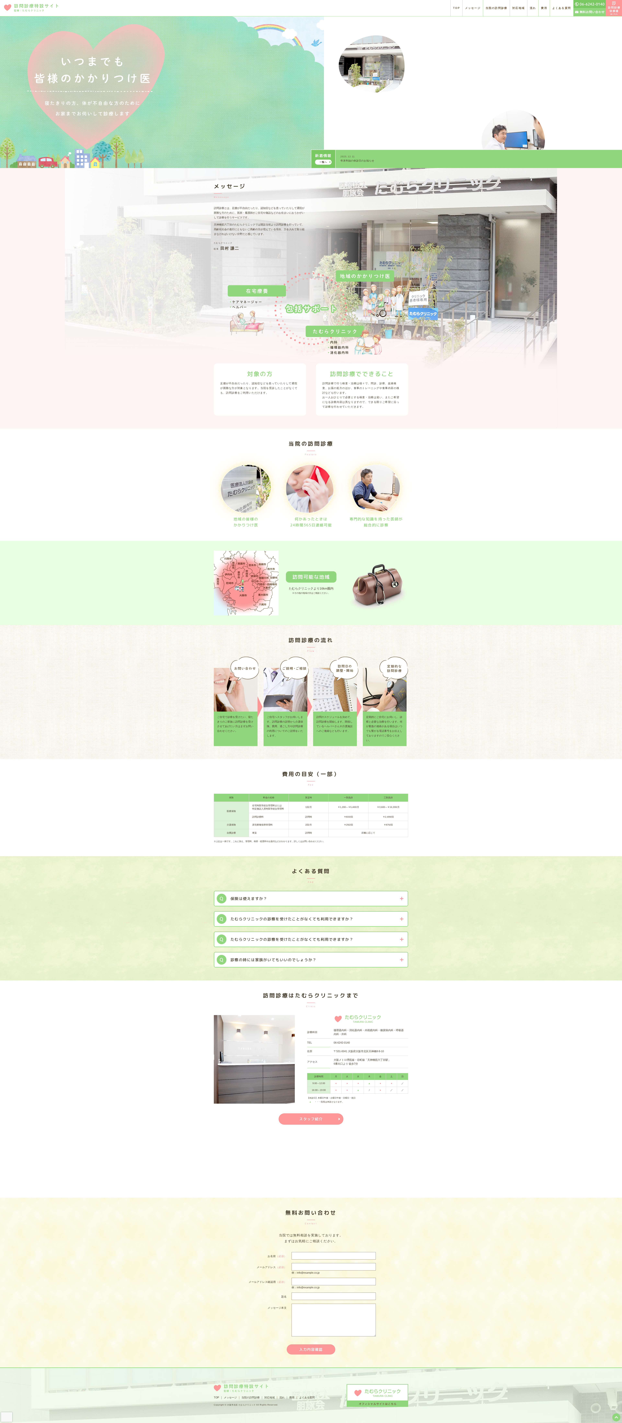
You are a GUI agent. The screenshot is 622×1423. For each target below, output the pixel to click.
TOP (456, 8)
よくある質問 (561, 8)
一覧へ (323, 162)
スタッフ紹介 (311, 1118)
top (616, 1417)
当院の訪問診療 (496, 8)
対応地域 (518, 8)
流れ (533, 8)
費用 (544, 8)
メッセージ (473, 8)
